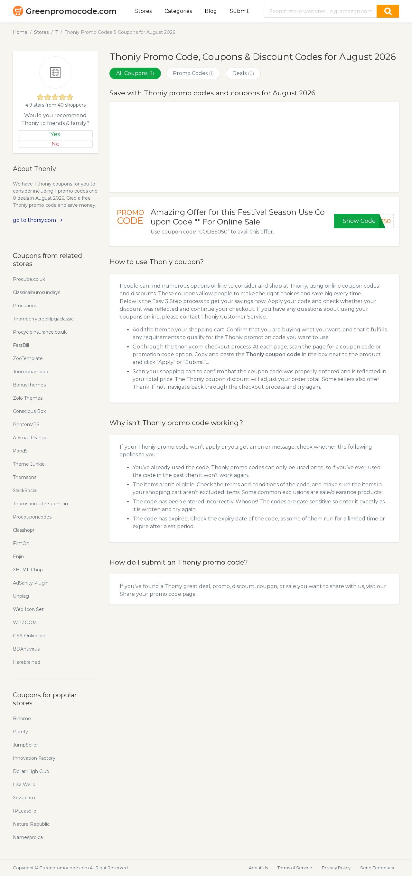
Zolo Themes (27, 398)
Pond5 (20, 451)
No (56, 144)
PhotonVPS (26, 424)
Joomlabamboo (30, 372)
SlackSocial (25, 490)
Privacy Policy (336, 867)
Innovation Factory (34, 758)
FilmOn (21, 543)
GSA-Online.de (29, 636)
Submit (239, 11)
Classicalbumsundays (36, 292)
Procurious (25, 306)
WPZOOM (25, 622)
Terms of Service (294, 867)
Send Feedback (377, 867)
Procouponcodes (32, 517)
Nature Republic (31, 824)
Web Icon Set (28, 609)
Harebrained (26, 662)
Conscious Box (29, 411)
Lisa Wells (24, 784)
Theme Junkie (29, 464)
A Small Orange (30, 438)
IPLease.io (24, 811)
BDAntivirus (26, 649)
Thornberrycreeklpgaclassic (43, 319)
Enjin (18, 556)
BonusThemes (29, 385)
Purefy (20, 732)
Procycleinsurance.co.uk (40, 332)
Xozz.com (24, 798)
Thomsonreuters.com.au (40, 504)
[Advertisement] (254, 147)
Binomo (22, 718)
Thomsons (24, 477)
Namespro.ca (28, 837)
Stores (143, 11)
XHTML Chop (28, 570)
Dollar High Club (31, 771)
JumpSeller (25, 745)
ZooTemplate (28, 358)
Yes (55, 134)
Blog (211, 11)
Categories (178, 11)
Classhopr (23, 530)
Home (20, 32)
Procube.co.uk (29, 279)
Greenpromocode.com (71, 11)
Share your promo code (150, 594)
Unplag (21, 596)
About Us (258, 867)
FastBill (21, 345)
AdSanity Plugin (31, 583)
